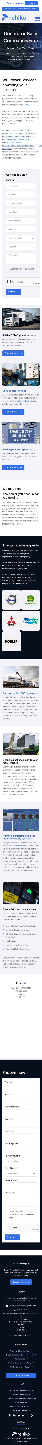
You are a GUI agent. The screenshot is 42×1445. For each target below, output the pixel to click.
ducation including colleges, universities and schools (18, 139)
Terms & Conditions (20, 1395)
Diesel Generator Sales (15, 1355)
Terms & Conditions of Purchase (19, 1399)
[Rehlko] (21, 1434)
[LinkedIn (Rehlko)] (14, 1415)
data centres (19, 136)
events (13, 145)
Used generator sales (14, 390)
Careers (12, 1391)
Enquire (31, 3)
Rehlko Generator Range (20, 1367)
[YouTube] (23, 1415)
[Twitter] (19, 1415)
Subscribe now (19, 1282)
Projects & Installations (20, 1351)
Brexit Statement (20, 1411)
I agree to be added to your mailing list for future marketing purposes (22, 1214)
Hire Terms (19, 1403)
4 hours (11, 706)
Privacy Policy (25, 1391)
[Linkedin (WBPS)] (10, 1415)
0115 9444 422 (17, 3)
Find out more (12, 353)
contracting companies (12, 133)
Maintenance (19, 1359)
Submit (11, 292)
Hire (31, 1355)
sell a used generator (25, 401)
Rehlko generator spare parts (18, 449)
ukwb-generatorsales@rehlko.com (23, 1306)
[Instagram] (32, 1415)
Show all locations (20, 1428)
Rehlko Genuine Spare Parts (19, 1363)
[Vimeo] (27, 1415)
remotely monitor (16, 846)
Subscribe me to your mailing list (22, 270)
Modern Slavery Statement (20, 1406)
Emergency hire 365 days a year (20, 693)
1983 (27, 105)
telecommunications (25, 145)
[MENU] (37, 17)
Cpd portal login (21, 1375)
